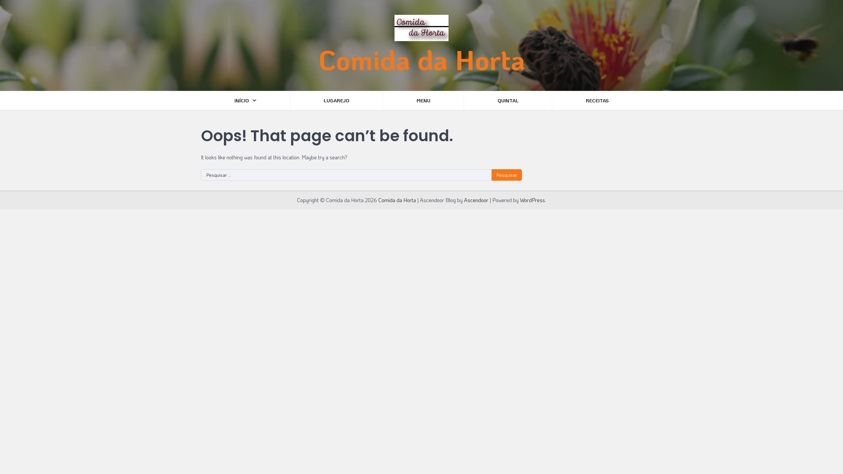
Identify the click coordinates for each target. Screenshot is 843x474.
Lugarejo (336, 100)
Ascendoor (476, 200)
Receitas (597, 100)
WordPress (532, 200)
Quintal (508, 100)
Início (241, 100)
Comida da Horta (421, 59)
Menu (423, 100)
